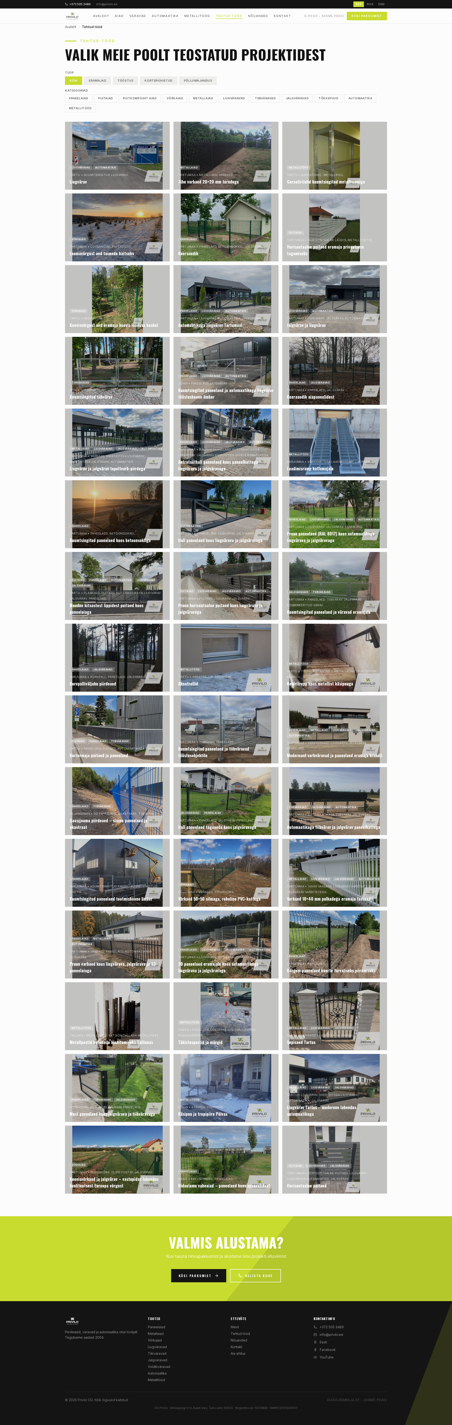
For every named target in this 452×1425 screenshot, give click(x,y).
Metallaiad (203, 98)
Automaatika (165, 16)
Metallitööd (197, 16)
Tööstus (125, 80)
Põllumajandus (198, 80)
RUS (370, 4)
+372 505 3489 (80, 4)
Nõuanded (258, 16)
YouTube (327, 1357)
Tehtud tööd (229, 16)
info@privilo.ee (331, 1335)
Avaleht (101, 16)
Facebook (328, 1350)
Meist (235, 1327)
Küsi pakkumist (366, 16)
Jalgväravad (297, 98)
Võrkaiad (175, 98)
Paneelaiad (78, 98)
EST (359, 4)
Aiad (119, 16)
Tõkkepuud (328, 98)
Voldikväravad (159, 1367)
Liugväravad (234, 98)
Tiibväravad (265, 98)
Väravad (137, 16)
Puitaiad (105, 98)
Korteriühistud (158, 80)
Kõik (73, 80)
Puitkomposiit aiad (140, 98)
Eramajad (97, 80)
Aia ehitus (238, 1353)
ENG (381, 4)
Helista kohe (259, 1275)
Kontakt (282, 16)
